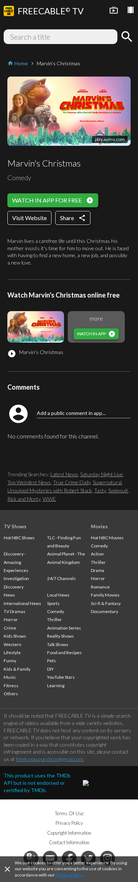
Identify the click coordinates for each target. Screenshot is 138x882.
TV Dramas (14, 611)
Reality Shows (60, 636)
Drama (97, 570)
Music (10, 677)
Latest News (64, 474)
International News (22, 603)
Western (12, 644)
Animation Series (64, 628)
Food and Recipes (64, 652)
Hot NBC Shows (19, 537)
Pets (51, 660)
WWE (49, 499)
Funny (10, 660)
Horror (11, 619)
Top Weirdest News (29, 482)
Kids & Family (17, 669)
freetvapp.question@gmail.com (49, 759)
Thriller (54, 619)
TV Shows (15, 526)
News (9, 595)
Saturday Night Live (101, 474)
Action (97, 554)
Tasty (100, 490)
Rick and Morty (23, 499)
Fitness (11, 685)
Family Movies (105, 595)
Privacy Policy (69, 875)
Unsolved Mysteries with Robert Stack (49, 490)
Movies (99, 526)
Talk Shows (57, 644)
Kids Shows (15, 636)
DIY (50, 669)
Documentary (104, 611)
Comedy (55, 611)
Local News (58, 595)
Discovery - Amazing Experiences (16, 562)
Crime (10, 628)
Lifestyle (12, 652)
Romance (100, 587)
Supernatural (107, 482)
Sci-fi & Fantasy (106, 603)
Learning (55, 685)
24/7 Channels (61, 578)
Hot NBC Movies (107, 537)
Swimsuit (118, 490)
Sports (53, 603)
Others (11, 693)
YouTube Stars (61, 677)
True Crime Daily (72, 482)
